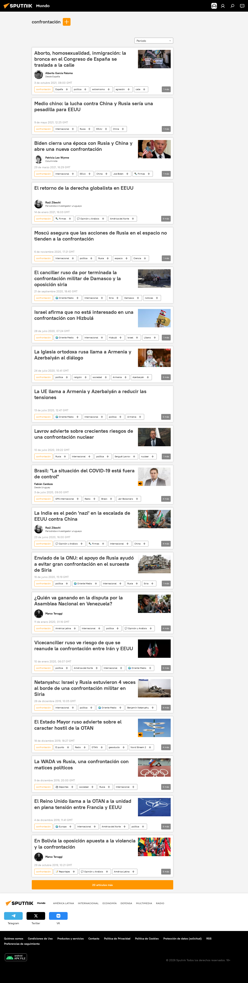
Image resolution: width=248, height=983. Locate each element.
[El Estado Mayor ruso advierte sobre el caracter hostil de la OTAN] (154, 728)
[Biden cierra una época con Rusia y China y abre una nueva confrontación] (154, 149)
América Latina (63, 628)
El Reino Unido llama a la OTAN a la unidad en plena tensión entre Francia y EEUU (82, 804)
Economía (109, 903)
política (77, 89)
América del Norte (119, 218)
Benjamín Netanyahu (138, 707)
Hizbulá (113, 337)
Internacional (62, 128)
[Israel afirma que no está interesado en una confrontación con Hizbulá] (154, 318)
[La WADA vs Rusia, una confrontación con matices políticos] (154, 767)
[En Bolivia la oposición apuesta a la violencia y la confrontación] (154, 847)
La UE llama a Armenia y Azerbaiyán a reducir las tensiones (90, 394)
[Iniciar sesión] (223, 6)
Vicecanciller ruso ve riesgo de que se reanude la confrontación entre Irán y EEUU (83, 645)
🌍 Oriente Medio (64, 297)
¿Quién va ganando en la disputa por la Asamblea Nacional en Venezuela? (78, 601)
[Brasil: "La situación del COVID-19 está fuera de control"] (154, 477)
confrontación (46, 22)
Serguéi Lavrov (122, 456)
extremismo (98, 89)
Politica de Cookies (147, 938)
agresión (120, 89)
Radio (87, 498)
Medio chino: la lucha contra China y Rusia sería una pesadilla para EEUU (93, 106)
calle (138, 89)
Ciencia (137, 258)
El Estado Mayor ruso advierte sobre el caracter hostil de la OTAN (77, 725)
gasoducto (114, 747)
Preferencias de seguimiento (22, 943)
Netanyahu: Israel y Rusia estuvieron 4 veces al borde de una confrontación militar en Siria (85, 688)
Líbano (147, 337)
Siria (111, 297)
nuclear (145, 456)
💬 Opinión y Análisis (88, 218)
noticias (149, 297)
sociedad (97, 377)
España (59, 89)
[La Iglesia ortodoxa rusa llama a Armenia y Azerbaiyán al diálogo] (154, 358)
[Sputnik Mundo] (19, 9)
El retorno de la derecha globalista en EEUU (83, 188)
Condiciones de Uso (40, 938)
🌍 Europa (60, 826)
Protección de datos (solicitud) (182, 938)
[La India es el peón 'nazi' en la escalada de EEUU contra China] (154, 519)
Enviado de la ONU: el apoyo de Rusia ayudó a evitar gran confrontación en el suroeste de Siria (84, 564)
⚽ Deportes (61, 786)
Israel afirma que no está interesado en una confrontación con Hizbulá (83, 315)
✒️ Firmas (139, 173)
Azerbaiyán (138, 377)
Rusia (82, 128)
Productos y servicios (70, 938)
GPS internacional (64, 498)
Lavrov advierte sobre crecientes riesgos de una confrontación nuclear (83, 434)
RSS (209, 938)
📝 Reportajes (62, 871)
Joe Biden (118, 173)
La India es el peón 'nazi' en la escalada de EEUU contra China (82, 516)
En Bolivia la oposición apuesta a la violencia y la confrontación (85, 844)
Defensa (126, 903)
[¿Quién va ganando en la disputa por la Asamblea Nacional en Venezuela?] (154, 604)
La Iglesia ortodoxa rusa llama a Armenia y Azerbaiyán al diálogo (82, 355)
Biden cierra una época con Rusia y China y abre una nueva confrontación (83, 146)
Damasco (129, 297)
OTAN (95, 747)
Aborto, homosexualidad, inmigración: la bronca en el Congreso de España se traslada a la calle (80, 59)
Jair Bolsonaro (125, 498)
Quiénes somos (13, 938)
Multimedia (144, 903)
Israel (130, 337)
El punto (59, 747)
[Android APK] (16, 957)
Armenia (117, 377)
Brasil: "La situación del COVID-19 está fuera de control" (84, 474)
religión (78, 377)
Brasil (104, 498)
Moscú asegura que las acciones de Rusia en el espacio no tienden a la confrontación (100, 236)
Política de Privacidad (117, 938)
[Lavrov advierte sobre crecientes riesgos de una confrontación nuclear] (154, 437)
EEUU (99, 128)
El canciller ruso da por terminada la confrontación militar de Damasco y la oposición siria (77, 278)
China (116, 128)
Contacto (93, 938)
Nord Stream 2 (138, 747)
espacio (119, 258)
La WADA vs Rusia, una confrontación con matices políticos (81, 764)
